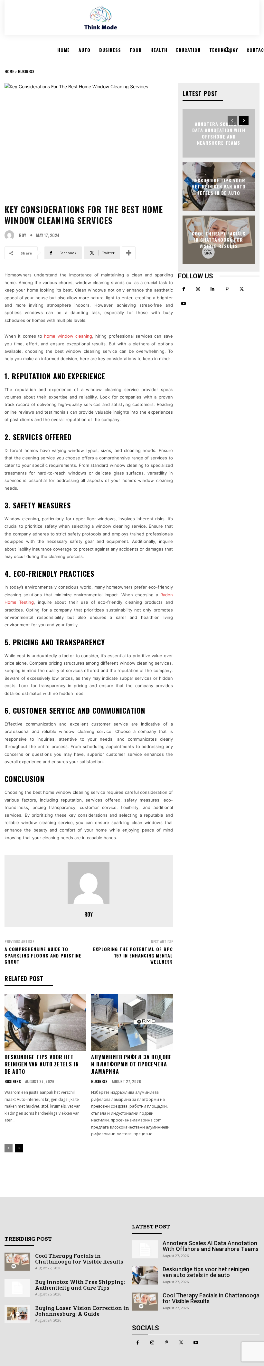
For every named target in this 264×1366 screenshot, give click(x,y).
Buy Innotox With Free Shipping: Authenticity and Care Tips (80, 1284)
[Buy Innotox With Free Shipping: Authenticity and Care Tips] (17, 1288)
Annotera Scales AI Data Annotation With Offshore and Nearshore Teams (218, 133)
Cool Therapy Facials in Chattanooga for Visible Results (219, 239)
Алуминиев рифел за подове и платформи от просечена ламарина (131, 1064)
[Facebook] (183, 289)
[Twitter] (241, 289)
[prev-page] (9, 1148)
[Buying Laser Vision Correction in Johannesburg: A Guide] (17, 1314)
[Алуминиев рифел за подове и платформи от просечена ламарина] (132, 1022)
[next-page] (19, 1148)
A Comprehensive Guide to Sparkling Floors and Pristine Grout (43, 955)
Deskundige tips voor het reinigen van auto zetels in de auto (42, 1064)
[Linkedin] (212, 289)
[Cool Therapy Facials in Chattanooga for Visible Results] (17, 1262)
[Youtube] (183, 303)
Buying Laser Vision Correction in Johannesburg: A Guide (82, 1310)
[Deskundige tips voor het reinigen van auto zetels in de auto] (45, 1022)
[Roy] (11, 235)
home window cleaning (68, 336)
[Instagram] (198, 289)
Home (9, 71)
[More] (129, 252)
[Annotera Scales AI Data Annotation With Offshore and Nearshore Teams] (145, 1249)
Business (26, 71)
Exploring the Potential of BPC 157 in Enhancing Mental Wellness (133, 955)
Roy (22, 235)
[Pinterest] (227, 289)
